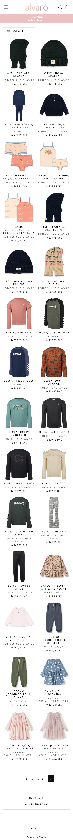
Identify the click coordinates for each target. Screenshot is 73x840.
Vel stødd (18, 31)
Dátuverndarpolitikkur (36, 803)
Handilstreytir (36, 798)
